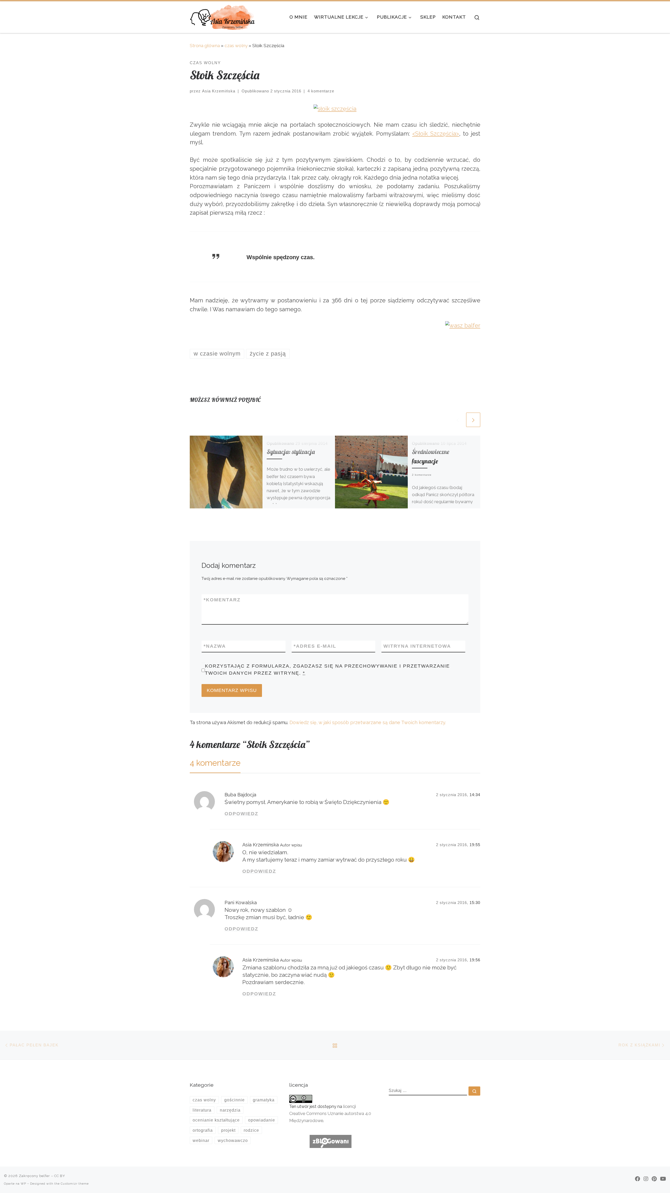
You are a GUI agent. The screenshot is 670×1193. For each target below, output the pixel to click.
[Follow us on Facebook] (637, 1179)
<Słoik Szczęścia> (435, 133)
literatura (202, 1110)
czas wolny (236, 45)
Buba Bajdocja (240, 794)
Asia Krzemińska (218, 91)
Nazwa (215, 646)
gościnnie (234, 1099)
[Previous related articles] (458, 420)
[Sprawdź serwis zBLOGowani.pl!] (330, 1141)
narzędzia (230, 1110)
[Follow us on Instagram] (646, 1179)
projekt (228, 1130)
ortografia (203, 1130)
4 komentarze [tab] (215, 763)
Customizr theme (75, 1183)
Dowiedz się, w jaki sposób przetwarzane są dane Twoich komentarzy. (367, 722)
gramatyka (264, 1099)
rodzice (251, 1130)
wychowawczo (233, 1140)
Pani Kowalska (241, 902)
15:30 (475, 902)
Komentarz (222, 599)
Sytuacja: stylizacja (291, 452)
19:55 (475, 844)
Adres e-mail (315, 646)
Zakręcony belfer (34, 1176)
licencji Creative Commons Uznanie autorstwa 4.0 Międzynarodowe (330, 1113)
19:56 (475, 960)
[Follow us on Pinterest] (654, 1179)
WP (23, 1183)
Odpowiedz (241, 813)
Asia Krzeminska (260, 844)
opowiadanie (261, 1120)
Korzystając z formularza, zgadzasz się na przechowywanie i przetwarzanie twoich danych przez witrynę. (327, 669)
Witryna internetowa (417, 646)
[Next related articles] (473, 420)
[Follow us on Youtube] (663, 1179)
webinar (201, 1140)
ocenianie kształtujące (216, 1120)
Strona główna (205, 45)
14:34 (475, 794)
